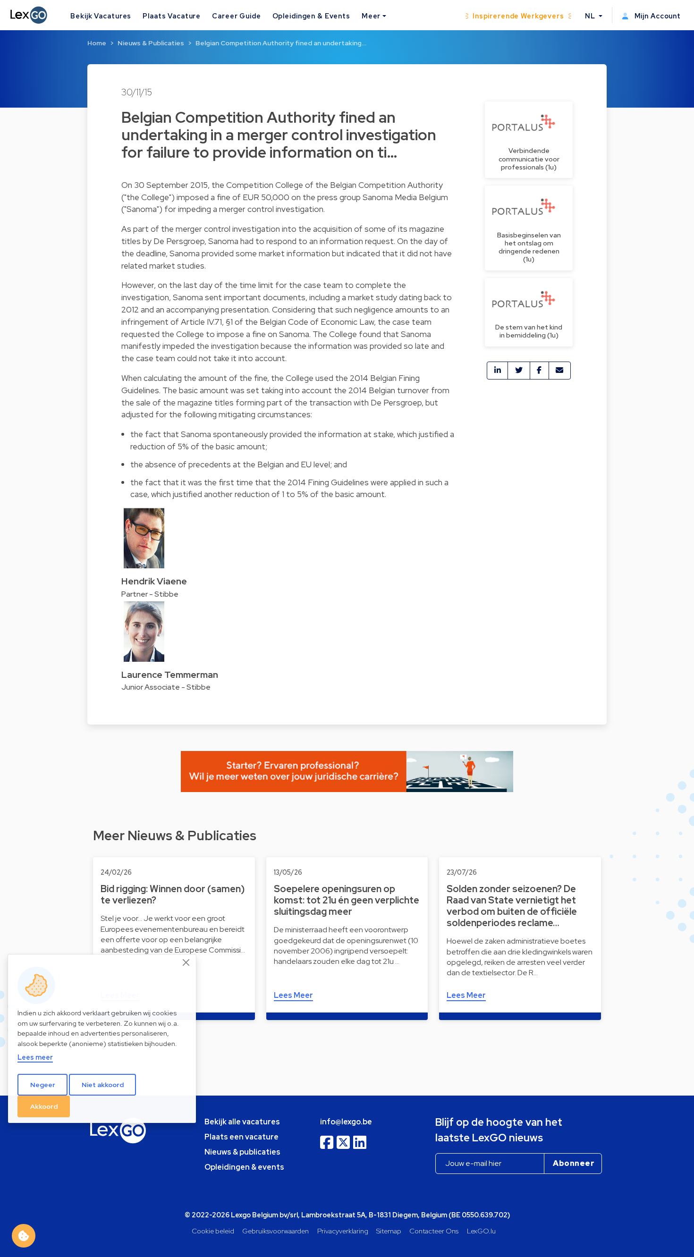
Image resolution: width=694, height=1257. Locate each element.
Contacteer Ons (433, 1230)
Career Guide (236, 15)
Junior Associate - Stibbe (166, 687)
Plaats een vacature (241, 1137)
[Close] (186, 962)
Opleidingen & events (244, 1167)
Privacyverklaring (342, 1230)
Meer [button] (371, 15)
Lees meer (35, 1057)
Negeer (42, 1084)
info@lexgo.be (346, 1122)
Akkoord (44, 1106)
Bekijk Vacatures (100, 15)
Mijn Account (657, 15)
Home (96, 43)
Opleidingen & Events (311, 15)
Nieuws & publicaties (242, 1152)
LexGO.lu (481, 1230)
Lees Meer (293, 995)
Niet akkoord (103, 1084)
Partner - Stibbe (149, 594)
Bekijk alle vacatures (242, 1122)
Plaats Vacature (172, 15)
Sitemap (388, 1230)
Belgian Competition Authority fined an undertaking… (280, 43)
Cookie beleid (213, 1230)
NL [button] (591, 15)
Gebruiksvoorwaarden (275, 1230)
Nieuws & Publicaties (151, 43)
